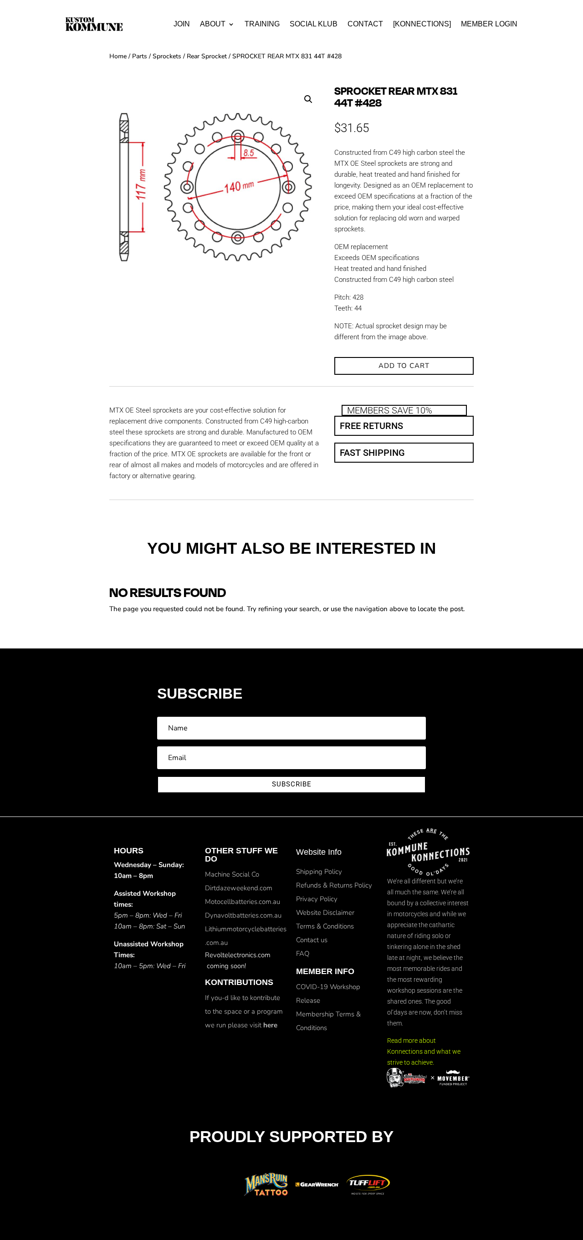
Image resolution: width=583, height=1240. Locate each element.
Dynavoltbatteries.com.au (243, 915)
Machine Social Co (232, 874)
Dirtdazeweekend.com (238, 888)
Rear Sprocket (207, 56)
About (212, 24)
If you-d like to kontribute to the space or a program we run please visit (244, 1011)
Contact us (311, 939)
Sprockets (167, 56)
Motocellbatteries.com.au (242, 901)
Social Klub (314, 24)
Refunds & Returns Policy (334, 885)
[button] (308, 99)
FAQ (302, 953)
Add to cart (404, 365)
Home (118, 56)
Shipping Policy (319, 871)
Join (182, 24)
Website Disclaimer (325, 912)
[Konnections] (422, 24)
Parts (139, 56)
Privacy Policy (317, 898)
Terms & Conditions (325, 926)
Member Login (489, 24)
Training (262, 24)
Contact (365, 24)
